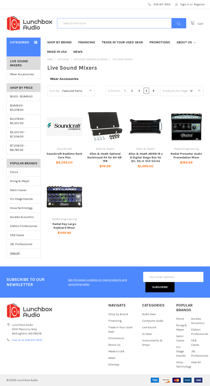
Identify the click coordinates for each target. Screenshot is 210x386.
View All (15, 253)
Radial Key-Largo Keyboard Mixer (64, 225)
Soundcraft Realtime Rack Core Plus (64, 155)
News (78, 52)
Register (199, 4)
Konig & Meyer (20, 181)
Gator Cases (18, 190)
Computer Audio (152, 321)
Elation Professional (23, 226)
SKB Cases (17, 235)
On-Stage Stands (21, 199)
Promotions (160, 42)
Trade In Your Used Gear (122, 42)
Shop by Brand (59, 42)
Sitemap (113, 364)
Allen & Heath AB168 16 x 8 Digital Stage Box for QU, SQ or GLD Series (146, 157)
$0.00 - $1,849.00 (21, 96)
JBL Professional (21, 244)
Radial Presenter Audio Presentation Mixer (186, 155)
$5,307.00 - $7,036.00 (17, 134)
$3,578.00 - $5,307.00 (17, 121)
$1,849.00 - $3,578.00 (17, 108)
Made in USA (57, 52)
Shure (14, 172)
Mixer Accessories (22, 74)
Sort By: (55, 91)
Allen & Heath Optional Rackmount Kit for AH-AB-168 (105, 157)
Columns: (114, 90)
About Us (185, 42)
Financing (86, 42)
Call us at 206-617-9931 (27, 340)
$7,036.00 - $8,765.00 (17, 148)
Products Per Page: (175, 91)
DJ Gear (147, 334)
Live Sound (149, 327)
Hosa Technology (21, 208)
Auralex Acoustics (22, 217)
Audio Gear (149, 314)
